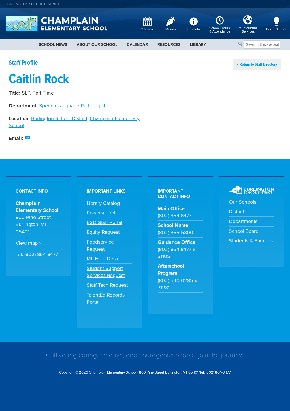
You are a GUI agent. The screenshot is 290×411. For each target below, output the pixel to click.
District (236, 211)
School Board (244, 231)
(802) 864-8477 (218, 372)
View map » (28, 243)
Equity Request (103, 232)
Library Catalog (103, 203)
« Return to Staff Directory (257, 64)
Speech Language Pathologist (72, 106)
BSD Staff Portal (104, 222)
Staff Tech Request (107, 285)
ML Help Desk (102, 258)
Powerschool (102, 213)
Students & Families (251, 241)
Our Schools (242, 202)
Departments (243, 221)
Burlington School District (32, 4)
